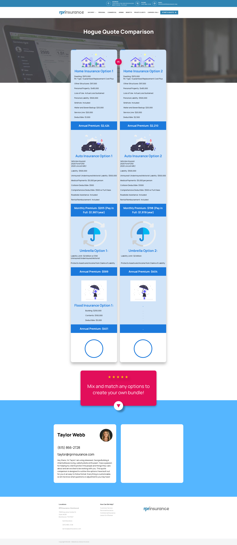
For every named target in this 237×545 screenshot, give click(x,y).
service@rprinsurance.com (167, 4)
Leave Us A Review (106, 515)
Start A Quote (168, 12)
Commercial (112, 12)
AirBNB (121, 12)
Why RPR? (91, 12)
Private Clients (139, 12)
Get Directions (67, 521)
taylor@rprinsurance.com (75, 454)
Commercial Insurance (107, 513)
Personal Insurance (106, 510)
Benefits (129, 12)
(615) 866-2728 (146, 4)
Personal (101, 12)
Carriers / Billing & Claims (157, 12)
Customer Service (106, 508)
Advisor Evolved (84, 542)
